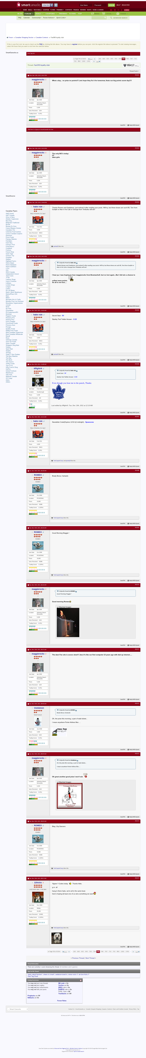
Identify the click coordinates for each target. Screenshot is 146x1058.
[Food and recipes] (118, 10)
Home (25, 10)
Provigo (8, 327)
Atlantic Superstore (12, 219)
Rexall (8, 336)
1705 (88, 61)
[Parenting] (121, 10)
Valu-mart (9, 374)
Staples (8, 351)
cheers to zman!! (48, 974)
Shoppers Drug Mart (12, 345)
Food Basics (10, 246)
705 (123, 59)
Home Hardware (11, 265)
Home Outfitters (11, 266)
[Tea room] (111, 10)
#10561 (137, 75)
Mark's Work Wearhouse (14, 292)
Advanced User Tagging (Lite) (61, 1048)
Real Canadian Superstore (14, 332)
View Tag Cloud (33, 976)
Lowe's (8, 288)
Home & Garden (98, 10)
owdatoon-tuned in (61, 974)
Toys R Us (9, 365)
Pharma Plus (10, 319)
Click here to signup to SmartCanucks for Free (40, 129)
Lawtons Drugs (11, 279)
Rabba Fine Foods (12, 330)
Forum (29, 13)
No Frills (8, 308)
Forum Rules (61, 1001)
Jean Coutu (9, 276)
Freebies (60, 10)
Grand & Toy (10, 255)
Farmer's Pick (10, 244)
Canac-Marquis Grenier (13, 228)
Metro (8, 298)
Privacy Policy (132, 1009)
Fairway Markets (11, 239)
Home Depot (10, 263)
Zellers (8, 382)
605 (104, 59)
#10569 (137, 527)
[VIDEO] (61, 989)
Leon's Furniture (11, 281)
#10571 (137, 649)
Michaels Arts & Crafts (13, 299)
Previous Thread (78, 958)
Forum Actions (48, 18)
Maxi (7, 296)
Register (125, 5)
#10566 (137, 364)
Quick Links (60, 18)
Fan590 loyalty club (42, 65)
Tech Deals (38, 10)
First (91, 59)
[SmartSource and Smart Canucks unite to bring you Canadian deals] (15, 201)
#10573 (137, 753)
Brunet (8, 224)
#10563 (137, 202)
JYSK (8, 277)
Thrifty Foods (10, 363)
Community (36, 18)
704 (120, 59)
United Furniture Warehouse (11, 372)
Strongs (8, 352)
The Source (9, 362)
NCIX (7, 307)
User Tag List (31, 53)
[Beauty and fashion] (115, 10)
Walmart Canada (11, 376)
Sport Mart (9, 349)
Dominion (9, 235)
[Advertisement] (69, 138)
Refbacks (31, 998)
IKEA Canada (10, 272)
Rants (89, 10)
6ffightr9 (38, 368)
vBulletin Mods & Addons (75, 1048)
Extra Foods (10, 237)
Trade (124, 13)
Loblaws (8, 283)
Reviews (83, 10)
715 (135, 59)
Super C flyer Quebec (13, 354)
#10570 (137, 584)
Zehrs (8, 380)
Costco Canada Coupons (14, 234)
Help (118, 5)
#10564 (137, 256)
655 (108, 59)
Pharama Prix (10, 318)
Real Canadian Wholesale (14, 334)
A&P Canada (10, 215)
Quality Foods (10, 329)
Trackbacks (62, 993)
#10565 (137, 310)
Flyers (52, 10)
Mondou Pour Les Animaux (15, 301)
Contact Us (71, 1009)
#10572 (137, 703)
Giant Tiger (9, 254)
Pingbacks (31, 996)
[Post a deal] (126, 10)
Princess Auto (10, 325)
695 (112, 59)
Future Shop (10, 252)
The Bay (8, 358)
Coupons (46, 10)
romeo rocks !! (73, 974)
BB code (61, 983)
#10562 (137, 148)
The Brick (9, 360)
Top (80, 13)
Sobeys (8, 347)
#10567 (137, 416)
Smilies (61, 985)
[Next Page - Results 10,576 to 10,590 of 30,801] (94, 61)
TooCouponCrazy (58, 460)
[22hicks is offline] (38, 897)
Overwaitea (9, 310)
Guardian (9, 257)
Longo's (8, 287)
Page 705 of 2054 (80, 59)
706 (127, 59)
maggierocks (38, 79)
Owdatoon (39, 708)
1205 (83, 61)
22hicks (38, 882)
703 (116, 59)
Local (110, 13)
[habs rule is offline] (38, 220)
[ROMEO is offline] (38, 488)
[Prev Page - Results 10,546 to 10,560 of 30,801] (94, 59)
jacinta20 (55, 246)
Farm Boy (9, 243)
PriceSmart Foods (12, 323)
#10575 (137, 878)
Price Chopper (10, 321)
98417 (132, 65)
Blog (20, 13)
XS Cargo (9, 378)
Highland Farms (11, 261)
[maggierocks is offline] (38, 93)
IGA (7, 270)
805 (79, 61)
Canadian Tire (10, 230)
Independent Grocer (12, 274)
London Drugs (10, 285)
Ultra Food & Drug (12, 367)
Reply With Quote (134, 125)
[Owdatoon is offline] (38, 722)
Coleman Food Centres (13, 232)
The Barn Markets (12, 356)
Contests (68, 10)
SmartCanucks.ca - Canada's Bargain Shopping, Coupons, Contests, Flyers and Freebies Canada (101, 1009)
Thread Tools (133, 71)
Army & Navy (10, 217)
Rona (7, 338)
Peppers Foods (11, 316)
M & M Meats (10, 290)
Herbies (8, 259)
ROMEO (38, 475)
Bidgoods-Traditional (12, 223)
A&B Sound (10, 213)
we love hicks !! (84, 974)
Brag (96, 13)
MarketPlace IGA (11, 294)
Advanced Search (120, 18)
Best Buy (9, 221)
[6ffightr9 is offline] (38, 382)
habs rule (37, 207)
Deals (30, 10)
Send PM (122, 125)
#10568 (137, 470)
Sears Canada (10, 343)
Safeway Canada (11, 340)
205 (100, 59)
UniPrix (8, 369)
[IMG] (60, 987)
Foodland (9, 248)
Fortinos (8, 250)
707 (131, 59)
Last (97, 62)
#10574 (137, 821)
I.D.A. (8, 268)
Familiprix (9, 241)
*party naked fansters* (35, 974)
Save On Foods (11, 341)
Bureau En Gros (11, 226)
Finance (76, 10)
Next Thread (90, 958)
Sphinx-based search (79, 1051)
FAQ (19, 18)
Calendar (26, 18)
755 (75, 61)
